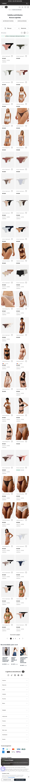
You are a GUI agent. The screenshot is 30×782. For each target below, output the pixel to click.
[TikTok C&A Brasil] (11, 675)
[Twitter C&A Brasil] (18, 675)
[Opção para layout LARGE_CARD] (27, 33)
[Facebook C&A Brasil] (22, 675)
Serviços (4, 725)
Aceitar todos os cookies (20, 779)
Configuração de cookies (7, 779)
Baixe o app (4, 730)
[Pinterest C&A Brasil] (15, 675)
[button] (19, 7)
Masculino (4, 685)
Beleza (3, 703)
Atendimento (4, 734)
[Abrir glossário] (17, 710)
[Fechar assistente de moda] (27, 760)
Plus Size (4, 698)
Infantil (3, 689)
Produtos (4, 720)
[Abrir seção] (17, 680)
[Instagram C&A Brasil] (8, 675)
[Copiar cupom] (27, 3)
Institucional (4, 716)
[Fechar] (28, 776)
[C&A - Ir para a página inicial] (6, 7)
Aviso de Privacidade (11, 777)
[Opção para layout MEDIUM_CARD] (24, 33)
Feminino (4, 680)
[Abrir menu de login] (22, 7)
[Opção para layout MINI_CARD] (22, 33)
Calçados (4, 694)
